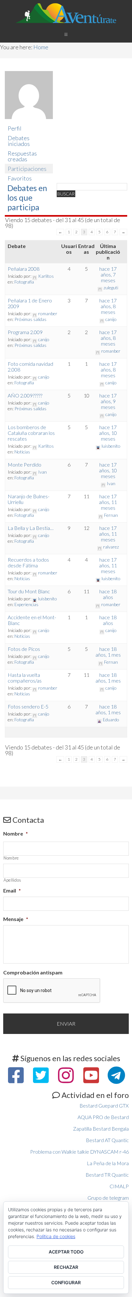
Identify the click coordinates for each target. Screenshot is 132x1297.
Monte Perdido (24, 464)
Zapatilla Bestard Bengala (101, 1128)
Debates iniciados (19, 140)
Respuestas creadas (22, 156)
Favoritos (20, 178)
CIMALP (119, 1186)
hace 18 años (108, 594)
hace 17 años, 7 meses (108, 274)
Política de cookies (56, 1236)
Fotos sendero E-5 (28, 706)
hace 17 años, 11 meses (108, 502)
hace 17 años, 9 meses (108, 401)
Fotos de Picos (24, 649)
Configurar (66, 1282)
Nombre (15, 833)
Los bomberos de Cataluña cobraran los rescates (31, 433)
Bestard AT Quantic (107, 1140)
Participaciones (27, 168)
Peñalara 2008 (23, 269)
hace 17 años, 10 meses (108, 433)
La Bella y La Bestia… (31, 528)
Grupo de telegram (108, 1198)
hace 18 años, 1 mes (108, 652)
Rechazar (66, 1267)
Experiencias (26, 604)
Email (12, 890)
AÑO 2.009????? (25, 395)
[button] (66, 34)
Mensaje (15, 919)
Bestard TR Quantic (107, 1175)
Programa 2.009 (25, 332)
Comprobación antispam (32, 972)
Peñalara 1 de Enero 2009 (30, 303)
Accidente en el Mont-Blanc (32, 620)
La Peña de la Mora (108, 1163)
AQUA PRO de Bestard (103, 1117)
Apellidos (12, 880)
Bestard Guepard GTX (104, 1105)
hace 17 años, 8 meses (108, 306)
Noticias (22, 451)
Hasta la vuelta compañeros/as (25, 678)
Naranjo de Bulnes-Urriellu (28, 499)
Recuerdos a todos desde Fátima (28, 562)
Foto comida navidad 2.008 (30, 366)
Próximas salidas (30, 319)
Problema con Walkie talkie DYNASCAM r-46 (79, 1152)
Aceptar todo (66, 1251)
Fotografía (24, 281)
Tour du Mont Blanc (29, 591)
